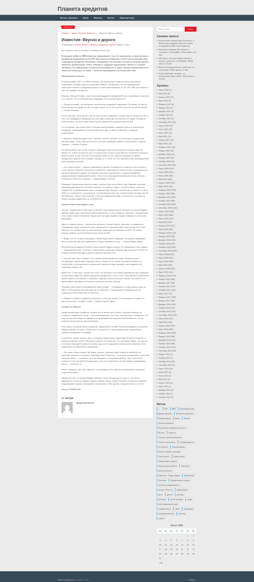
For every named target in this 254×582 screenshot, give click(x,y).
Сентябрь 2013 (165, 365)
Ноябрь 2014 (164, 344)
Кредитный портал (107, 45)
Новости (172, 433)
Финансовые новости (167, 466)
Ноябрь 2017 (164, 286)
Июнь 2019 (163, 219)
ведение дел (182, 490)
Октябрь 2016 (165, 311)
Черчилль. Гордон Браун (169, 475)
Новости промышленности (170, 437)
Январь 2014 (164, 354)
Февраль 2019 (165, 233)
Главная (65, 33)
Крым (177, 418)
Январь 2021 (164, 151)
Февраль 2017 (165, 297)
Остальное (163, 447)
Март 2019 (163, 229)
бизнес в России (165, 490)
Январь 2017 (164, 301)
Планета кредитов (83, 8)
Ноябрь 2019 (164, 201)
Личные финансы (166, 423)
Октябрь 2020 (165, 161)
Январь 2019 (164, 236)
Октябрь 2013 (165, 361)
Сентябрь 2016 (165, 315)
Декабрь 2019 (165, 197)
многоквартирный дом (168, 504)
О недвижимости (186, 442)
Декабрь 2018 (165, 240)
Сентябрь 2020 (165, 165)
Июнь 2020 (163, 176)
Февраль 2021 (165, 147)
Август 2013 (164, 369)
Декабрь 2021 (165, 111)
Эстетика (162, 480)
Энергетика (189, 475)
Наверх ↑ (192, 580)
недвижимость (164, 509)
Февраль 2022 (165, 104)
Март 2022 (163, 101)
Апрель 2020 (164, 183)
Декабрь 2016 (165, 304)
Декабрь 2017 (165, 283)
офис (177, 509)
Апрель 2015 (164, 326)
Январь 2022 (164, 108)
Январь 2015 (164, 336)
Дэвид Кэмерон (165, 414)
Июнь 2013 (163, 376)
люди (189, 499)
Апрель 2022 (164, 97)
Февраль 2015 (165, 333)
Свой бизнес (163, 456)
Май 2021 (163, 136)
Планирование (178, 447)
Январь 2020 (164, 194)
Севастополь (179, 456)
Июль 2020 (163, 172)
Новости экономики (166, 442)
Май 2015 (163, 322)
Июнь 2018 (163, 261)
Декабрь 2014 (165, 340)
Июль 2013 (163, 372)
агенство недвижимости (168, 485)
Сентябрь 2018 (165, 251)
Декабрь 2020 (165, 154)
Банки (86, 17)
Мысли (161, 433)
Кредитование (164, 418)
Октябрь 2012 (165, 397)
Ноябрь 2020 (164, 158)
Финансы (98, 17)
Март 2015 (163, 329)
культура (162, 499)
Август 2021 (164, 126)
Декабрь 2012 (165, 390)
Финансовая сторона (167, 461)
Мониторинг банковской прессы (172, 428)
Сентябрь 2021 (165, 122)
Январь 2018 (164, 279)
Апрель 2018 (164, 269)
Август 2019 (164, 211)
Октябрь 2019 (165, 204)
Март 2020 (163, 186)
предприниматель (166, 514)
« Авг (161, 563)
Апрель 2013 (164, 383)
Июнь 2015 (163, 319)
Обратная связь (127, 17)
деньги (170, 494)
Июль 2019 (163, 215)
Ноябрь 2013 (164, 358)
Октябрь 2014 (165, 347)
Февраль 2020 (165, 190)
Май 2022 (163, 93)
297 (166, 409)
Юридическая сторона (180, 480)
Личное (187, 418)
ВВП (174, 409)
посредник (188, 509)
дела (160, 494)
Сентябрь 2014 (165, 351)
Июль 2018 (163, 258)
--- (159, 409)
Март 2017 (163, 294)
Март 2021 (163, 143)
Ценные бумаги (165, 471)
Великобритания (187, 409)
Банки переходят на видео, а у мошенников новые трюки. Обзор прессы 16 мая (177, 76)
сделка (161, 518)
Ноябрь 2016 (164, 308)
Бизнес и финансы (69, 17)
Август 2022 (164, 90)
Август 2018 (164, 254)
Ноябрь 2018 (164, 244)
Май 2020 (163, 179)
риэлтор (181, 514)
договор (180, 494)
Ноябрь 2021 (164, 115)
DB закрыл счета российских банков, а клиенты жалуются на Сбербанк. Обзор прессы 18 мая (176, 61)
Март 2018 (163, 272)
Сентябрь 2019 (165, 208)
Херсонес (185, 466)
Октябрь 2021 (165, 118)
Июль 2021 (163, 129)
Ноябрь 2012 (164, 394)
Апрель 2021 (164, 140)
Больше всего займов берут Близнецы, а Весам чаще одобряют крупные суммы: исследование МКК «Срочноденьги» (176, 43)
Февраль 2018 (165, 276)
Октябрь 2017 (165, 290)
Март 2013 (163, 386)
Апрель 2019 (164, 226)
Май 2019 (163, 222)
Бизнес (111, 17)
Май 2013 (163, 379)
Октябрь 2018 (165, 247)
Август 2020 (164, 168)
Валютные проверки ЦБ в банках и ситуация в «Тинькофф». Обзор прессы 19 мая (177, 52)
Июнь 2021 (163, 133)
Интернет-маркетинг (185, 414)
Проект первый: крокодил (169, 452)
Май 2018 (163, 265)
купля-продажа (176, 499)
